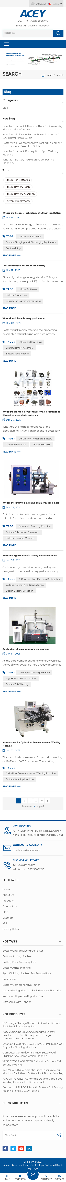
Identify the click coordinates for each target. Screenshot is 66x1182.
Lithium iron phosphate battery (35, 439)
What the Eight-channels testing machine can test (30, 555)
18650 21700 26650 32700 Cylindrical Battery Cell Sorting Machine (32, 1063)
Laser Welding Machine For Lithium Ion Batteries (32, 990)
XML (5, 923)
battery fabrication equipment (22, 532)
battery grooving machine (20, 538)
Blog (5, 108)
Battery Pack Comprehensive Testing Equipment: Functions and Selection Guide (32, 145)
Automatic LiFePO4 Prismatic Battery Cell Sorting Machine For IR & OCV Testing (33, 1089)
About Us (8, 895)
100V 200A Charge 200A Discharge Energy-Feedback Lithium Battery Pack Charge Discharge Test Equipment (29, 1035)
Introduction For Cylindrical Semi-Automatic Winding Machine (31, 744)
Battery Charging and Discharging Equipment (31, 242)
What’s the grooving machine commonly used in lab (31, 503)
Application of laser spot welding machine (26, 649)
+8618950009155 (33, 21)
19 (41, 801)
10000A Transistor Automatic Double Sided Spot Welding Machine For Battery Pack (32, 1081)
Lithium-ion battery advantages (23, 301)
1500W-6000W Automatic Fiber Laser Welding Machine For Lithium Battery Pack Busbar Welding (33, 1072)
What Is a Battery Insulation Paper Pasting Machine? (28, 161)
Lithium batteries (28, 289)
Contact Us (10, 906)
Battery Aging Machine (17, 968)
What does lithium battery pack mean (24, 318)
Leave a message (33, 1174)
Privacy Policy (11, 929)
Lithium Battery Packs (17, 187)
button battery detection (19, 591)
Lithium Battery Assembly (20, 194)
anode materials (41, 444)
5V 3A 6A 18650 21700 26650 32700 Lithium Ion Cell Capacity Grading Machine (33, 1046)
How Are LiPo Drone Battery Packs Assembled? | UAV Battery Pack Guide (32, 136)
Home (49, 75)
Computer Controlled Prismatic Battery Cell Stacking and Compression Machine (29, 1054)
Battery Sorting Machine (17, 956)
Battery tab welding (17, 684)
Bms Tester (9, 979)
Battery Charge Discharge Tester (23, 951)
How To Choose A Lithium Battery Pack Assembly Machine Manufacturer (33, 128)
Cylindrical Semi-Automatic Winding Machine (31, 773)
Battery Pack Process (17, 201)
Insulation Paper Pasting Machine (23, 996)
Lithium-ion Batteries (17, 180)
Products (8, 901)
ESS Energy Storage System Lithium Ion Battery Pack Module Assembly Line (31, 1025)
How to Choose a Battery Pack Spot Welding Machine (30, 153)
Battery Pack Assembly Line (19, 962)
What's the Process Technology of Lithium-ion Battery (32, 213)
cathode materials (16, 444)
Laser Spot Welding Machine (34, 673)
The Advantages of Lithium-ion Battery (24, 266)
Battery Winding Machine (20, 779)
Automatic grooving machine (34, 526)
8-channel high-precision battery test (39, 579)
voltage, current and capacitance (25, 585)
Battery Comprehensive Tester (21, 985)
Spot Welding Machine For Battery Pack (27, 973)
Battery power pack (16, 295)
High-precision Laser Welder (21, 678)
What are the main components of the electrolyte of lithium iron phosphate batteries (31, 413)
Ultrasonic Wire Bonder (17, 1002)
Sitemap (8, 918)
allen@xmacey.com (33, 25)
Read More (9, 255)
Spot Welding (13, 248)
